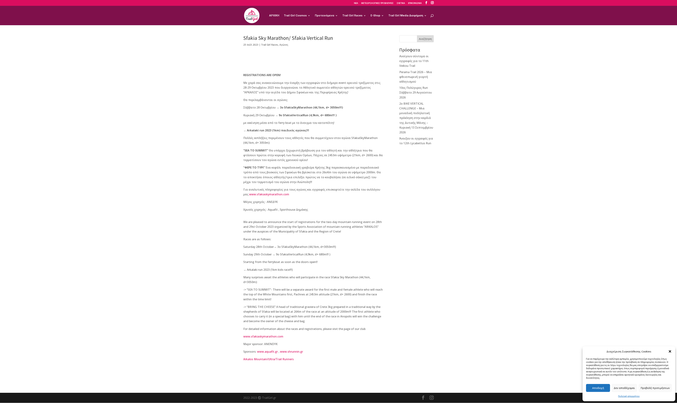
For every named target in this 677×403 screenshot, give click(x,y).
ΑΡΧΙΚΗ (274, 15)
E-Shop (375, 15)
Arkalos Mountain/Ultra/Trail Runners (268, 359)
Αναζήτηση (425, 39)
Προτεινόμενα (324, 15)
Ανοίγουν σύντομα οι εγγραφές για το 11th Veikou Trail (414, 61)
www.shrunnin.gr (291, 352)
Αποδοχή (598, 388)
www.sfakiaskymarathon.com (269, 194)
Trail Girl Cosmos (295, 15)
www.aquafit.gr (267, 352)
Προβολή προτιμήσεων (655, 388)
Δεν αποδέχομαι (624, 388)
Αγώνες (283, 44)
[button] (670, 351)
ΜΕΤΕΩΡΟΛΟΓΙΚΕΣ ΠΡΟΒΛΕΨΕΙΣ (377, 3)
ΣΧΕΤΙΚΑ (401, 3)
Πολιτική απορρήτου (629, 396)
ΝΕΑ (356, 3)
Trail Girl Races (352, 15)
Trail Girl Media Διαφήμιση (405, 15)
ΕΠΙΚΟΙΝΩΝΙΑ (415, 3)
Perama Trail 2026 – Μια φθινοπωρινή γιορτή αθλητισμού (415, 76)
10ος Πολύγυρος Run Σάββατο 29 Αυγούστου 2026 (415, 92)
